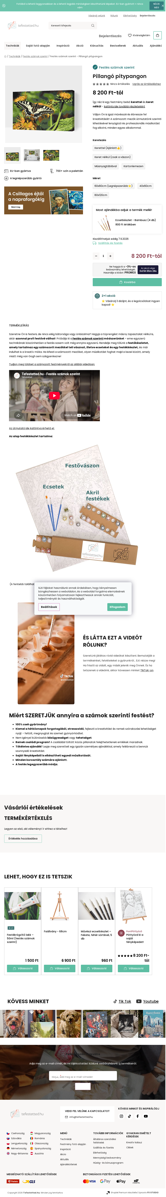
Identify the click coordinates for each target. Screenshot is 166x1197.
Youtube (149, 1001)
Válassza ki (24, 968)
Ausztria (38, 1153)
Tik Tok (124, 1001)
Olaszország (40, 1143)
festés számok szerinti (86, 338)
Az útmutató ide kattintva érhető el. (30, 428)
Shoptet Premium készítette (123, 1192)
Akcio (62, 1153)
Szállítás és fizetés (109, 243)
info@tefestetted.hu (80, 1116)
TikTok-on (145, 670)
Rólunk (113, 15)
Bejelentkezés (109, 36)
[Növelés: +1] (109, 256)
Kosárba (128, 282)
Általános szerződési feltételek (103, 1140)
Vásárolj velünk (95, 15)
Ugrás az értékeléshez (145, 84)
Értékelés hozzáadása (21, 838)
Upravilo (147, 1192)
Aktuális (63, 1159)
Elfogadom (116, 607)
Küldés (81, 1086)
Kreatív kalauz (133, 1142)
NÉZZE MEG (154, 5)
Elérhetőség (129, 15)
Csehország (16, 1132)
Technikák (64, 1138)
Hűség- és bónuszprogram (107, 1162)
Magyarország (41, 1132)
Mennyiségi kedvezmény (106, 1157)
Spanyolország (42, 1148)
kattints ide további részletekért (123, 106)
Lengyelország (18, 1143)
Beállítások (48, 607)
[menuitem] (11, 46)
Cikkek (128, 1147)
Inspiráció (64, 1148)
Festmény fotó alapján (72, 1143)
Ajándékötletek (67, 1164)
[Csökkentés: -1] (95, 256)
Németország (17, 1148)
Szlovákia (15, 1138)
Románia (39, 1138)
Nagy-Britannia (18, 1153)
